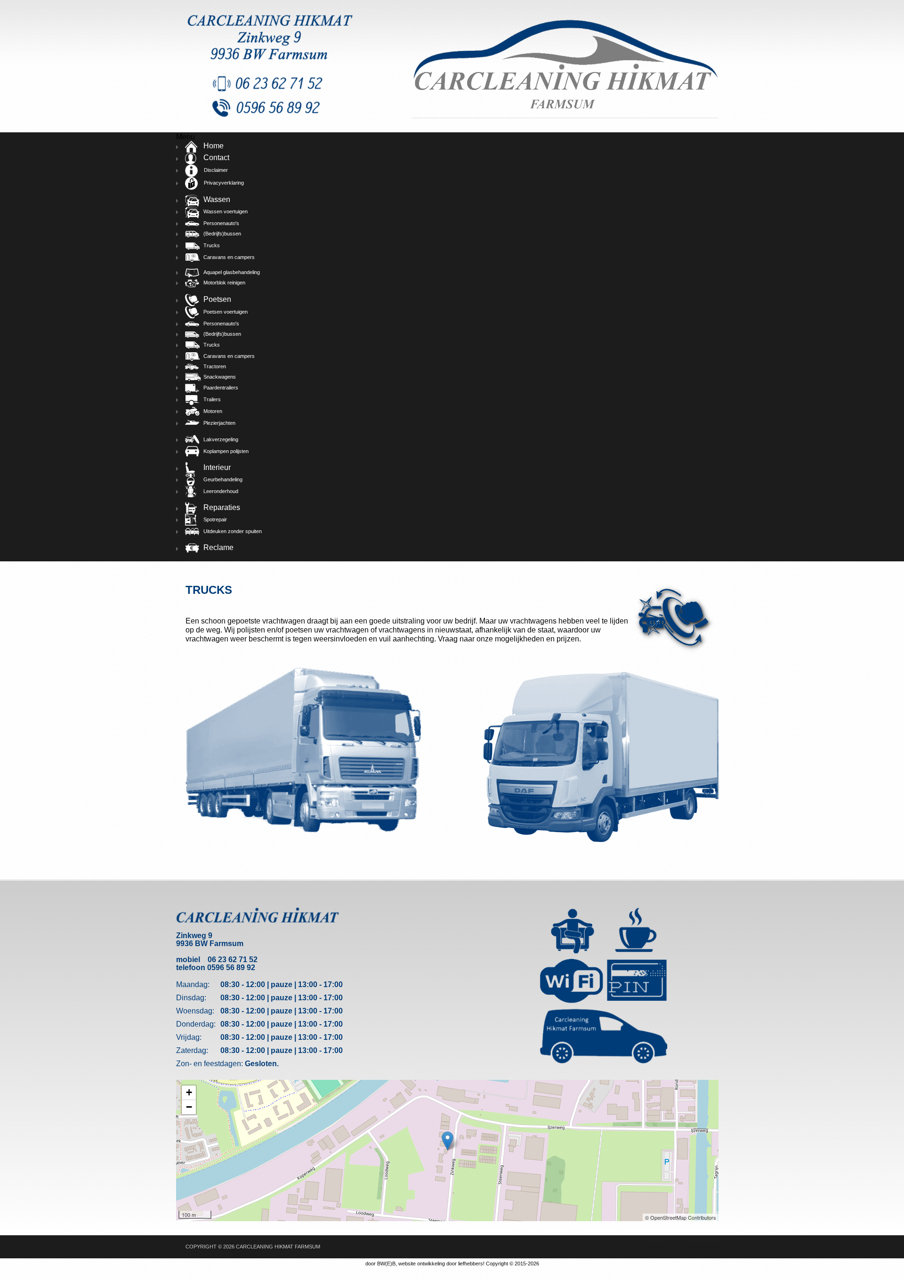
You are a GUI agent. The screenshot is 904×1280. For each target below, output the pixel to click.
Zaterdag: (192, 1050)
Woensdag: (195, 1011)
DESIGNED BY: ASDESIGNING (678, 1246)
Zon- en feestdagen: (209, 1064)
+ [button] (189, 1092)
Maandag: (193, 984)
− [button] (189, 1107)
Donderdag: (196, 1024)
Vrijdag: (189, 1037)
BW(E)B (386, 1263)
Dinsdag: (191, 998)
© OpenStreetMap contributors (680, 1217)
